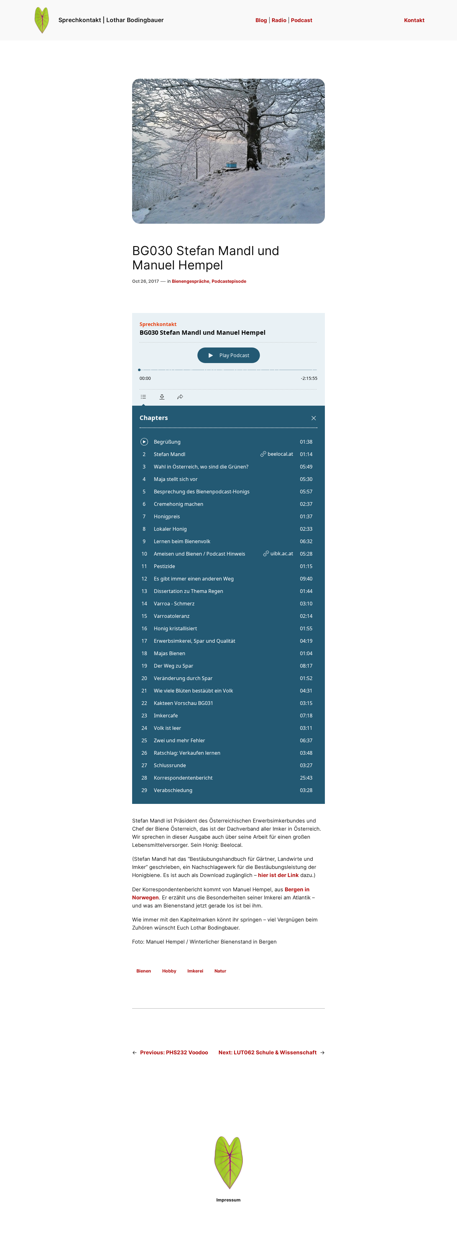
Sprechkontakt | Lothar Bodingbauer (111, 20)
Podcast (301, 20)
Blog (261, 20)
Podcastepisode (229, 281)
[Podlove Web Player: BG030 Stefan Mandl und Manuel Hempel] (228, 558)
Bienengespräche (190, 281)
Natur (220, 970)
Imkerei (195, 970)
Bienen (143, 970)
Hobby (169, 970)
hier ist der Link (278, 875)
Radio (279, 20)
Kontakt (414, 20)
